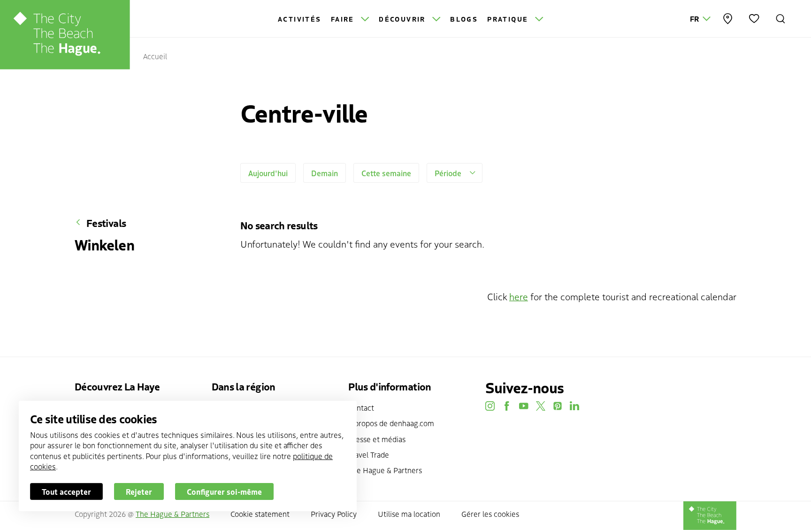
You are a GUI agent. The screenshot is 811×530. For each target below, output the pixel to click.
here (518, 296)
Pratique (509, 19)
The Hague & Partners (385, 470)
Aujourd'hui (268, 173)
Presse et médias (377, 439)
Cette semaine (386, 173)
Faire (344, 19)
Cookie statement (260, 513)
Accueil (155, 56)
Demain (324, 173)
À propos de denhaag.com (391, 423)
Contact (361, 407)
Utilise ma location (409, 513)
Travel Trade (368, 454)
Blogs (464, 19)
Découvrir (403, 19)
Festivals (106, 222)
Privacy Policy (334, 513)
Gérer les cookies (490, 513)
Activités (299, 19)
